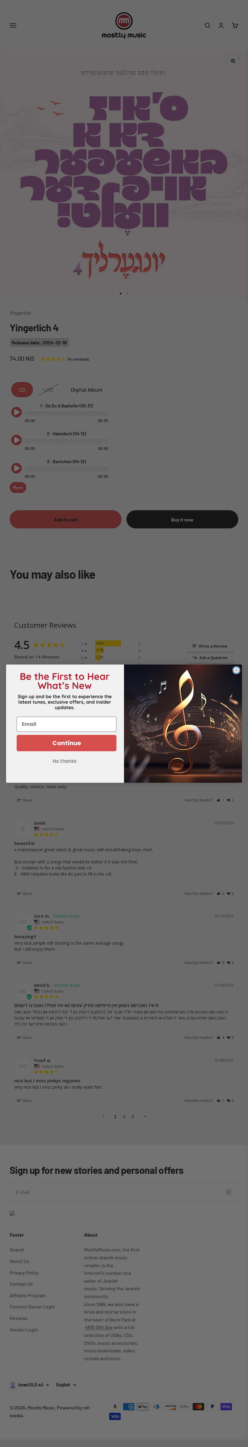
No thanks (65, 761)
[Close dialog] (236, 670)
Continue (66, 743)
